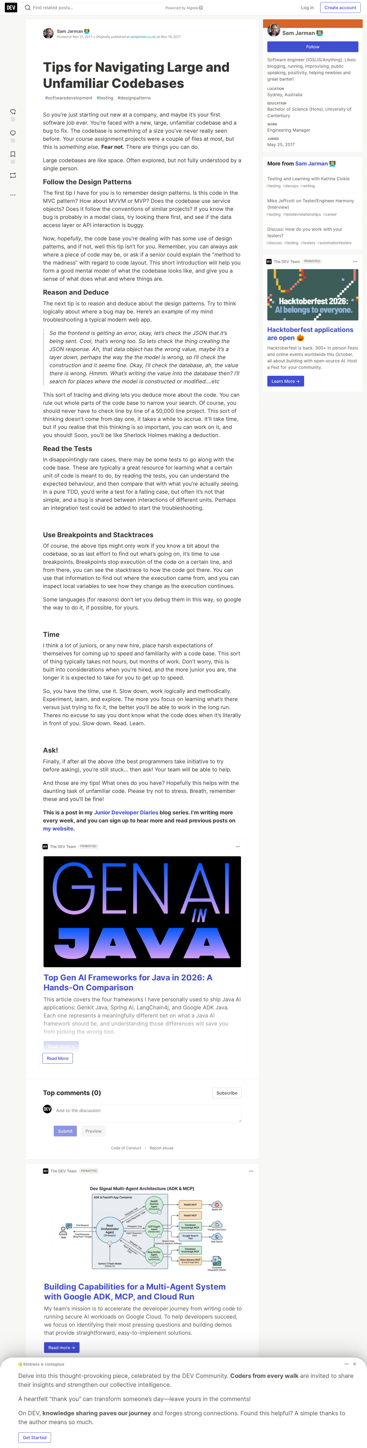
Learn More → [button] (286, 381)
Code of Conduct (126, 1148)
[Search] (27, 8)
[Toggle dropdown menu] (237, 846)
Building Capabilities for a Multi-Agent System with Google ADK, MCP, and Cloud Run (135, 1292)
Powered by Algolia (182, 8)
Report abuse (161, 1148)
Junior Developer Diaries (126, 812)
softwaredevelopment (68, 97)
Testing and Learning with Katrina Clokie (308, 182)
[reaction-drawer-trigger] (13, 114)
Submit (65, 1131)
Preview (93, 1131)
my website (58, 828)
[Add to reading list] (12, 157)
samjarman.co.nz (143, 37)
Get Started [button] (34, 1437)
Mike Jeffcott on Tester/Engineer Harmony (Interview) (310, 207)
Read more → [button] (61, 1347)
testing (105, 97)
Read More (58, 1058)
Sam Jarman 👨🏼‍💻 (73, 31)
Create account (340, 7)
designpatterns (134, 97)
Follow (312, 46)
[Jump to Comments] (12, 135)
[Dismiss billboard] (354, 1364)
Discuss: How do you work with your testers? (308, 235)
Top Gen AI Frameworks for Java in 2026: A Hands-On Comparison (128, 982)
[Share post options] (13, 195)
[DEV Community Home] (11, 7)
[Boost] (12, 175)
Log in (307, 7)
